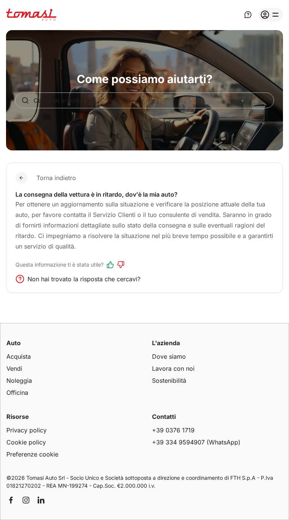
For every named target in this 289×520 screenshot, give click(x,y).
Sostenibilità (169, 380)
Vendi (14, 368)
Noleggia (19, 380)
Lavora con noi (173, 368)
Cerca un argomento (62, 100)
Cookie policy (26, 442)
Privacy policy (26, 430)
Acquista (18, 356)
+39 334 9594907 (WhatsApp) (196, 442)
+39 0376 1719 (173, 430)
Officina (17, 392)
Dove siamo (169, 356)
